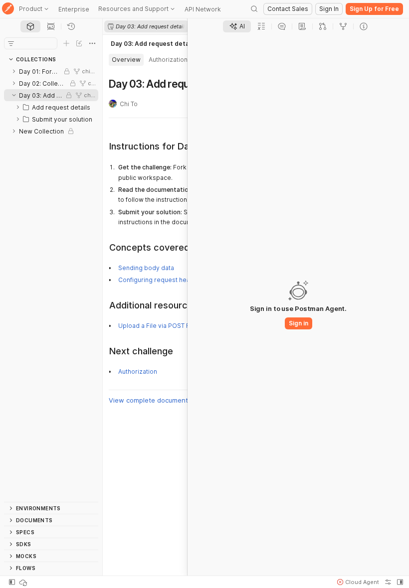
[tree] (51, 283)
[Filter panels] (11, 43)
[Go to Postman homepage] (8, 9)
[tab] (30, 26)
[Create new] (66, 43)
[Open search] (254, 9)
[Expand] (14, 71)
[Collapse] (14, 95)
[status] (24, 582)
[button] (358, 582)
